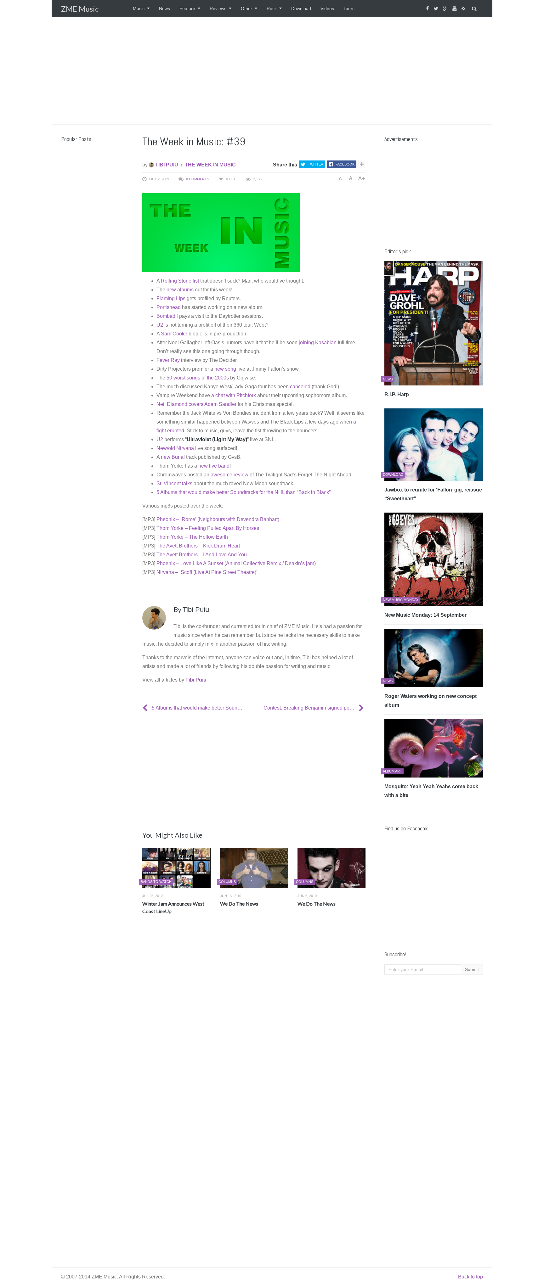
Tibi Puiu (166, 164)
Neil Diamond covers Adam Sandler (196, 404)
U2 (159, 325)
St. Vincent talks (174, 483)
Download (301, 8)
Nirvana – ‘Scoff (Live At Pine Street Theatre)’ (207, 572)
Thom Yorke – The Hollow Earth (192, 537)
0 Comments (197, 179)
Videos (327, 8)
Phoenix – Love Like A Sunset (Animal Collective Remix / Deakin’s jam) (236, 563)
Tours (348, 8)
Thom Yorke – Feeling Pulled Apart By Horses (207, 528)
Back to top (470, 1276)
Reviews (218, 8)
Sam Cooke (174, 333)
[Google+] (446, 8)
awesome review (229, 474)
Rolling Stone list (180, 281)
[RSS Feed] (464, 8)
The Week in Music (210, 164)
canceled (300, 386)
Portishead (168, 307)
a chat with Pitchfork (233, 395)
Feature (187, 8)
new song (225, 369)
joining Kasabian (318, 342)
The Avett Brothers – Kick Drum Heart (198, 545)
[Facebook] (428, 8)
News (164, 8)
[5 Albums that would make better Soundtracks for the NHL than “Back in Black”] (145, 707)
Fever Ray (168, 360)
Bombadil (167, 316)
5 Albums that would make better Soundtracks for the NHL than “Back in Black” (243, 492)
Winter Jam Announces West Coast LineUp (173, 907)
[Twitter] (437, 8)
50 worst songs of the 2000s (198, 377)
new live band (214, 466)
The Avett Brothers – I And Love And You (201, 554)
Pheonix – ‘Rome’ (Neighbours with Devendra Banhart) (217, 519)
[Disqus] (254, 1012)
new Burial (173, 457)
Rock (272, 8)
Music (138, 8)
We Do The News (239, 904)
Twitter (315, 164)
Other (246, 8)
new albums (180, 289)
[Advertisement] (272, 71)
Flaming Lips (170, 298)
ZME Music (80, 8)
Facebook (345, 164)
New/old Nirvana (175, 448)
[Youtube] (455, 8)
